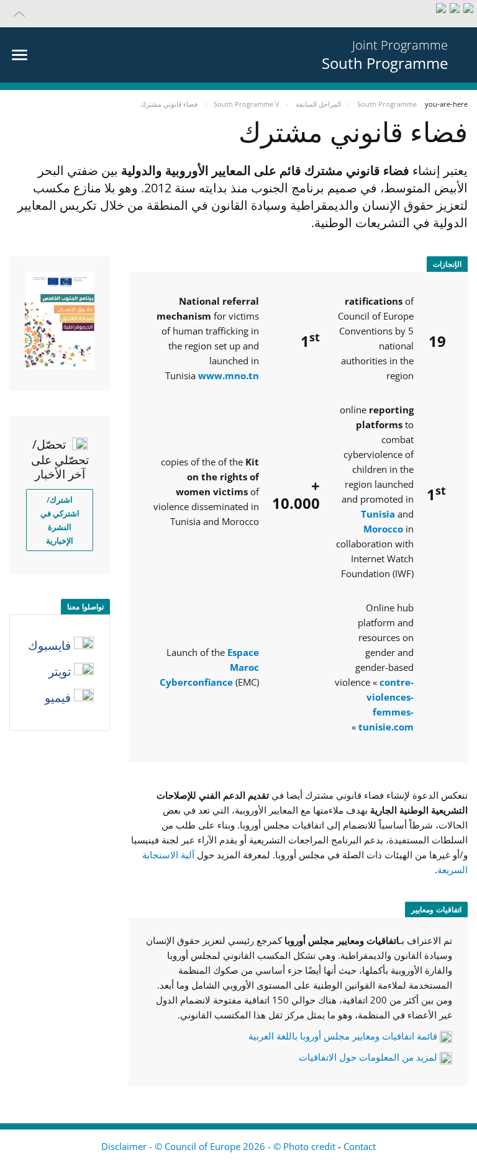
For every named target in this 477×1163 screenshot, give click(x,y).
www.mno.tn (228, 375)
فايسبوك (51, 645)
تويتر (61, 671)
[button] (238, 13)
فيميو (59, 697)
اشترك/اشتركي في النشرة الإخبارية (60, 520)
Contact (359, 1146)
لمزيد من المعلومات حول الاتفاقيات (368, 1057)
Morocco (383, 529)
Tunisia (378, 514)
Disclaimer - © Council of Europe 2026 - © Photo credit (219, 1146)
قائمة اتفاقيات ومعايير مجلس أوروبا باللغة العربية (342, 1036)
